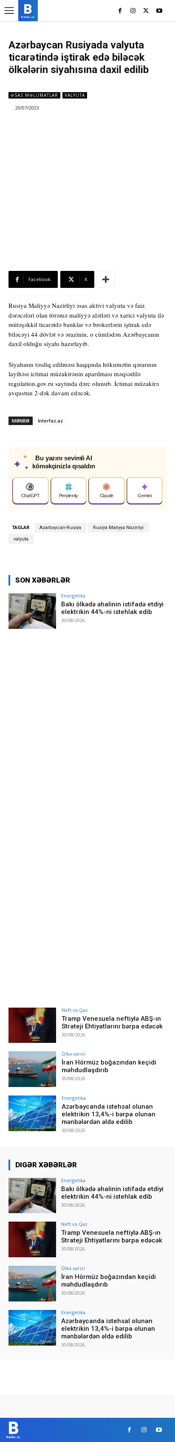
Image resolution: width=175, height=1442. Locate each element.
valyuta (21, 539)
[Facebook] (120, 11)
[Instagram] (133, 11)
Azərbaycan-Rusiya (60, 527)
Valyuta (75, 95)
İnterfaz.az (50, 420)
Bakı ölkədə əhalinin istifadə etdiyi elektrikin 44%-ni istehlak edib (112, 608)
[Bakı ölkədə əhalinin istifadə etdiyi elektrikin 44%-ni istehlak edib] (32, 611)
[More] (106, 279)
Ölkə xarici (73, 1053)
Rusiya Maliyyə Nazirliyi (118, 527)
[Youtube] (159, 11)
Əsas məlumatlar (34, 95)
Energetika (73, 595)
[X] (145, 11)
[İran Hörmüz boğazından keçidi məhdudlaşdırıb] (32, 1069)
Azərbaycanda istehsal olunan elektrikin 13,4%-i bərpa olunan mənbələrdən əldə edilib (108, 1114)
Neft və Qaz (75, 1010)
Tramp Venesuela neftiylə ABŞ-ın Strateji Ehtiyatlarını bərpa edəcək (112, 1022)
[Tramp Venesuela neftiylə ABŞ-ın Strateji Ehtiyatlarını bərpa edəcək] (32, 1025)
